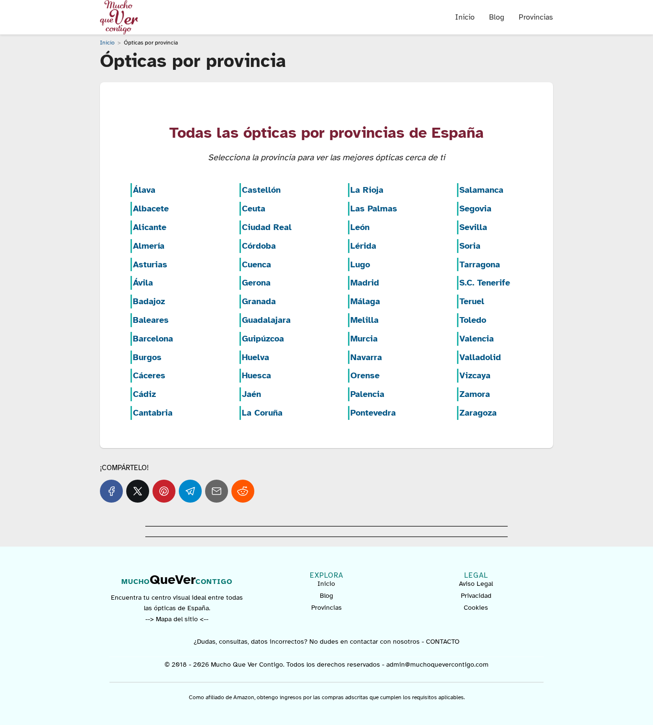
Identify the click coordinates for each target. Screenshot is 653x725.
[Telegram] (190, 491)
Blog (496, 17)
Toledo (472, 320)
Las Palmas (373, 208)
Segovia (475, 208)
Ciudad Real (267, 227)
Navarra (366, 357)
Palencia (367, 394)
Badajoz (149, 301)
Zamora (474, 394)
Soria (469, 246)
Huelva (255, 357)
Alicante (149, 227)
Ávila (143, 282)
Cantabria (153, 412)
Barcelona (153, 338)
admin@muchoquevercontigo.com (437, 664)
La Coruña (262, 412)
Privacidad (476, 596)
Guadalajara (266, 320)
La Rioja (366, 190)
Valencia (476, 338)
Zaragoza (478, 412)
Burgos (147, 357)
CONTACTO (442, 641)
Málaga (365, 301)
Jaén (251, 394)
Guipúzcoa (263, 338)
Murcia (364, 338)
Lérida (363, 246)
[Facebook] (111, 491)
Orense (365, 375)
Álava (144, 190)
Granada (259, 301)
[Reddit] (242, 491)
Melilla (364, 320)
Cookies (476, 608)
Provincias (536, 17)
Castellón (261, 190)
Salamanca (481, 190)
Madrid (364, 282)
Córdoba (259, 246)
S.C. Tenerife (484, 282)
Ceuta (253, 208)
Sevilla (473, 227)
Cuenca (256, 264)
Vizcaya (474, 375)
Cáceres (149, 375)
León (360, 227)
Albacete (151, 208)
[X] (137, 491)
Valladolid (480, 357)
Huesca (256, 375)
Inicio (465, 17)
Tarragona (479, 264)
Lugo (360, 264)
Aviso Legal (476, 584)
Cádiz (144, 394)
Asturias (150, 264)
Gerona (256, 282)
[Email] (216, 491)
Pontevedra (373, 412)
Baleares (151, 320)
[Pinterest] (163, 491)
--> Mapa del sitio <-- (176, 619)
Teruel (471, 301)
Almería (148, 246)
